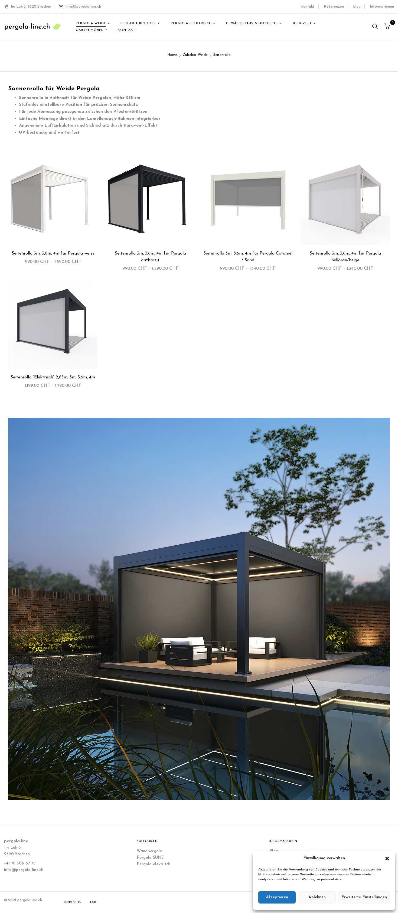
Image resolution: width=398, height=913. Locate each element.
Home (172, 55)
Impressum (72, 902)
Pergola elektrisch (153, 864)
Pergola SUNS (150, 858)
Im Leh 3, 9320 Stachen (31, 7)
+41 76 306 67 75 (19, 863)
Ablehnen (317, 897)
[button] (387, 858)
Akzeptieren (277, 897)
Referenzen (334, 7)
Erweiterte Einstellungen (364, 897)
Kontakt (308, 7)
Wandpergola (149, 851)
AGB (93, 902)
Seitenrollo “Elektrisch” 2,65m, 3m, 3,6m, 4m (53, 377)
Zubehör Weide (195, 55)
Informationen (382, 7)
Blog (357, 7)
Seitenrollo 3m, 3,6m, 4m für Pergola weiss (53, 253)
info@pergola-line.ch (83, 7)
